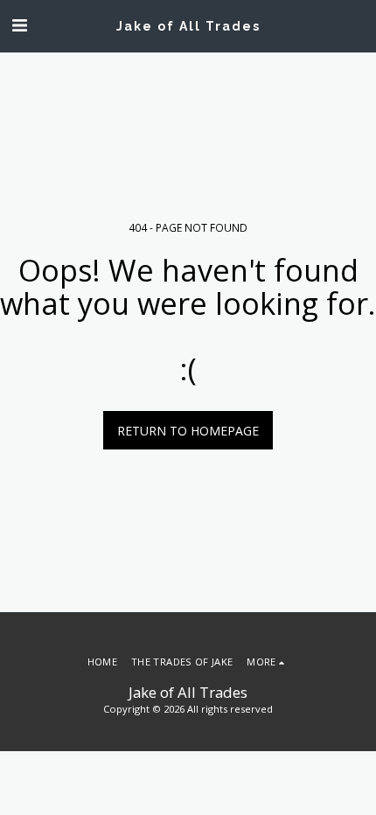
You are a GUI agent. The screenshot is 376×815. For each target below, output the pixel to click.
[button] (19, 25)
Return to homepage (188, 430)
